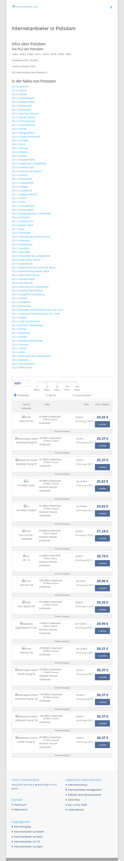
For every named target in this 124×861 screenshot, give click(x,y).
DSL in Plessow (20, 148)
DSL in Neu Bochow (22, 282)
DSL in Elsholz (19, 329)
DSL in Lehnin (19, 348)
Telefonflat (23, 395)
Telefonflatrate (76, 809)
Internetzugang (22, 826)
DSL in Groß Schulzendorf (26, 321)
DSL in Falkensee (21, 240)
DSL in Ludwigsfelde (23, 182)
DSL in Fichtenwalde (23, 209)
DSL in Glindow (20, 140)
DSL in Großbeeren (22, 190)
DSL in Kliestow (20, 344)
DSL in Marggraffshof (23, 132)
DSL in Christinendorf (23, 363)
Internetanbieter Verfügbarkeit (84, 789)
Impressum (20, 804)
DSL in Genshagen (21, 232)
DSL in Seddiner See (23, 167)
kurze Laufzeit (83, 395)
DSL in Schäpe (19, 336)
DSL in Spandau (20, 248)
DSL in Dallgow (20, 186)
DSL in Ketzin (19, 202)
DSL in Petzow (19, 128)
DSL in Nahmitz (20, 359)
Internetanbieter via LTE (27, 841)
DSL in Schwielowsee (23, 98)
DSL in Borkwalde (21, 302)
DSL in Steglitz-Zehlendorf (26, 136)
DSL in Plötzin (19, 198)
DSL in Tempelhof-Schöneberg (28, 294)
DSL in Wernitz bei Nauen (26, 275)
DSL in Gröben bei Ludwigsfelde (29, 163)
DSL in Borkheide (21, 332)
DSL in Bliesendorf (22, 178)
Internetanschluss (78, 784)
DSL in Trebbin (20, 298)
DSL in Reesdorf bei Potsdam (27, 290)
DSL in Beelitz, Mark (22, 225)
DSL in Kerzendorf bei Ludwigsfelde (31, 255)
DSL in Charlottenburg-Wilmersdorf (31, 236)
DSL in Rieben (19, 317)
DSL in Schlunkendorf (23, 205)
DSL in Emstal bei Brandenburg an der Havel (36, 313)
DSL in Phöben (19, 152)
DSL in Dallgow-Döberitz (25, 194)
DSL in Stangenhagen (23, 279)
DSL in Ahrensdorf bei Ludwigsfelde (31, 356)
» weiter (102, 424)
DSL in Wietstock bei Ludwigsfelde (30, 286)
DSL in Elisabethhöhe (23, 159)
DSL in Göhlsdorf (21, 217)
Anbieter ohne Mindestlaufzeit (84, 794)
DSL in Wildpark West (23, 101)
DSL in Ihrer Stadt (77, 804)
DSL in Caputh (19, 90)
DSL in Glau (18, 229)
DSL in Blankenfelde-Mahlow (27, 340)
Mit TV (52, 395)
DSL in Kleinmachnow (23, 121)
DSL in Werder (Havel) (23, 117)
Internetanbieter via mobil (28, 836)
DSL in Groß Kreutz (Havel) (26, 259)
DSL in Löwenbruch (22, 263)
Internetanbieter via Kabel (28, 846)
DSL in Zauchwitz (21, 252)
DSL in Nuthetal (20, 86)
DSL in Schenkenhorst (23, 125)
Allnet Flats (74, 799)
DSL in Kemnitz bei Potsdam (27, 171)
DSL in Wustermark (22, 244)
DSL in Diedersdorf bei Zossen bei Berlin (34, 267)
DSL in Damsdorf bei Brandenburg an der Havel (37, 309)
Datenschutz (21, 809)
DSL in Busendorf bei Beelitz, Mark (30, 271)
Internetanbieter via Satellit (29, 831)
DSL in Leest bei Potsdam (25, 113)
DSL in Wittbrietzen (22, 367)
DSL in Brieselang (21, 306)
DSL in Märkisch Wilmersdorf (27, 325)
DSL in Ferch (18, 144)
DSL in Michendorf (22, 105)
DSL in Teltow (19, 155)
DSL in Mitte (18, 352)
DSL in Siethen (19, 175)
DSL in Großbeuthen (23, 221)
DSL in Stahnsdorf (21, 109)
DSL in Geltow (19, 94)
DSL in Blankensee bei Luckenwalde (31, 213)
